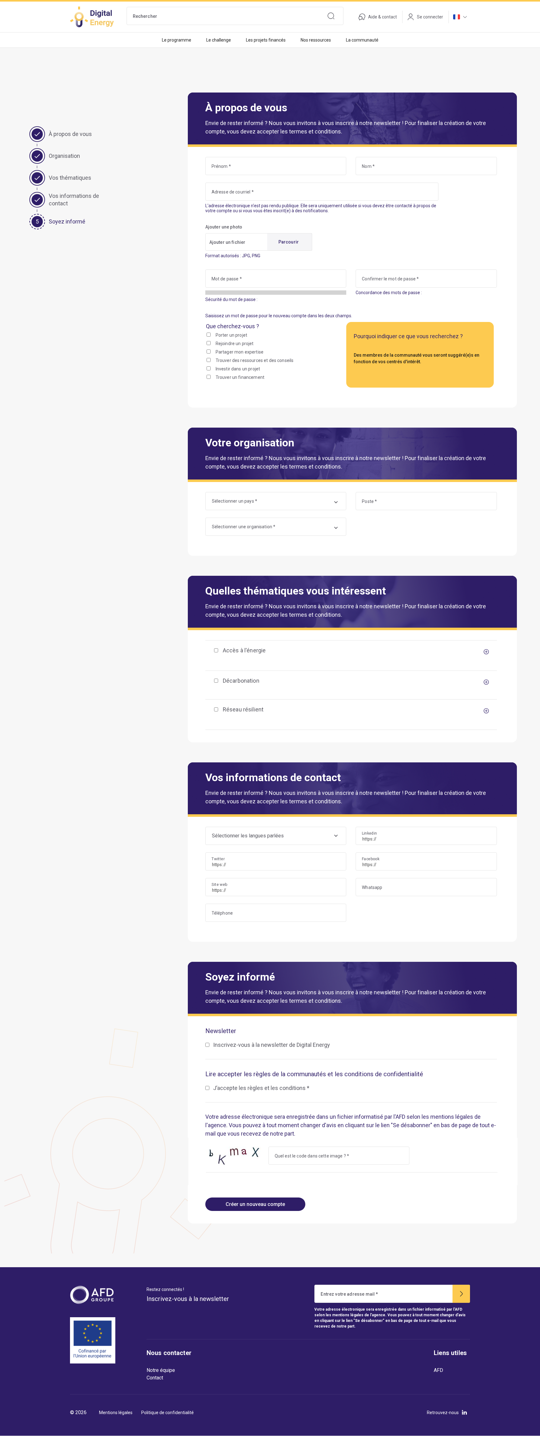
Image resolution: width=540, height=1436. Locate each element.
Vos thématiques (70, 177)
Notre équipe (161, 1370)
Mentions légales (115, 1412)
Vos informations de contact (74, 200)
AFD (438, 1370)
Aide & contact (382, 16)
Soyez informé (67, 221)
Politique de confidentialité (167, 1412)
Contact (155, 1378)
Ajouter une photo (223, 226)
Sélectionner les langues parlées (248, 836)
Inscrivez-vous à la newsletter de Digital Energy (271, 1045)
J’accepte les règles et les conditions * (261, 1088)
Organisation (64, 156)
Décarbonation (241, 680)
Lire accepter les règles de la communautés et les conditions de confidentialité (314, 1074)
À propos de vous (70, 134)
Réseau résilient (243, 709)
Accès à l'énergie (244, 650)
